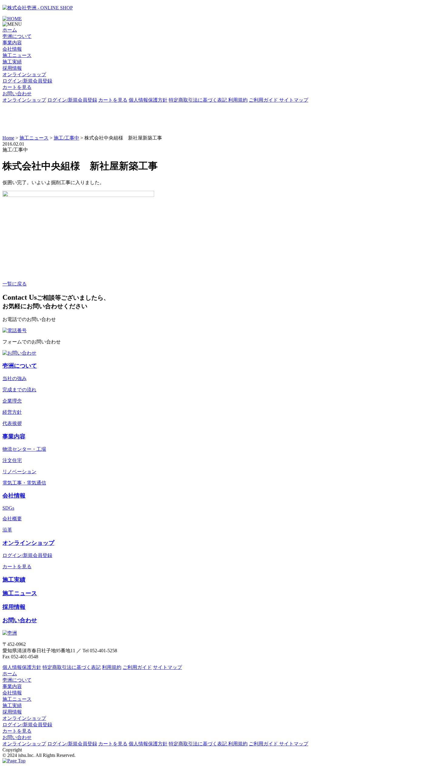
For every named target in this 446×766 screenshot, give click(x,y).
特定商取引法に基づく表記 (198, 100)
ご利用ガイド (264, 100)
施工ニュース (17, 55)
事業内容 (12, 42)
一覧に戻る (14, 283)
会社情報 (12, 49)
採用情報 (12, 68)
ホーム (9, 29)
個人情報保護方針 (148, 100)
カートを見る (17, 87)
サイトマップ (293, 100)
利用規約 (238, 100)
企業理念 (12, 400)
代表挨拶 (12, 423)
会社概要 (12, 518)
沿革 (7, 529)
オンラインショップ (24, 74)
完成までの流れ (19, 389)
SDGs (8, 508)
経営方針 (12, 412)
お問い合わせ (17, 93)
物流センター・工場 (24, 449)
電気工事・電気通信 (24, 482)
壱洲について (17, 36)
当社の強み (14, 378)
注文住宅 (12, 460)
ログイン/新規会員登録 (27, 80)
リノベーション (19, 471)
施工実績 (12, 61)
